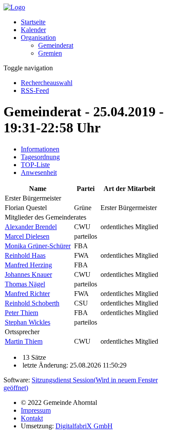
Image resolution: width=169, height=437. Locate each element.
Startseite (33, 22)
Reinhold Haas (25, 255)
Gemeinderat (55, 45)
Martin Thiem (23, 341)
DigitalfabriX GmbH (84, 426)
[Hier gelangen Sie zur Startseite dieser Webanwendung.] (14, 7)
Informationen (40, 149)
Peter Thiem (21, 312)
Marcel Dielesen (27, 236)
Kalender (33, 29)
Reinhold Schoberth (32, 303)
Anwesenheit (39, 172)
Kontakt (32, 418)
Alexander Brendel (31, 226)
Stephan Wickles (27, 322)
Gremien (50, 53)
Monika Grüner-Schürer (38, 246)
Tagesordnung (40, 157)
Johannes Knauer (28, 274)
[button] (38, 37)
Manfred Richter (27, 293)
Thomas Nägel (25, 284)
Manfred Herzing (28, 265)
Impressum (36, 410)
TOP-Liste (35, 164)
